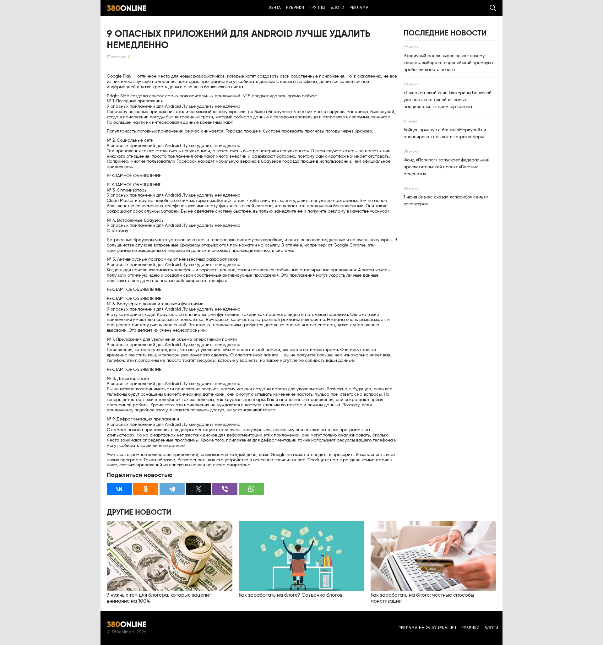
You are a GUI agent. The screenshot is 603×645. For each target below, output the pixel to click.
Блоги (338, 8)
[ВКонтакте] (119, 489)
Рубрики (295, 8)
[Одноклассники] (145, 489)
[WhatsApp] (251, 489)
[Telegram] (172, 489)
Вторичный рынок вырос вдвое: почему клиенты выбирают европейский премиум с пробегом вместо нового (449, 63)
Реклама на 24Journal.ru (427, 628)
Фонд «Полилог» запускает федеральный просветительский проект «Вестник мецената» (447, 167)
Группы (317, 8)
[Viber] (224, 489)
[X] (198, 489)
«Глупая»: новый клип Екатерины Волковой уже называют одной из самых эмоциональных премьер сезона (448, 100)
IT (129, 57)
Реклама (359, 8)
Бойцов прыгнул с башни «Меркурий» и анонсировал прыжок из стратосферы (445, 133)
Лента (275, 8)
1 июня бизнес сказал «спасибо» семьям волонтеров (446, 200)
